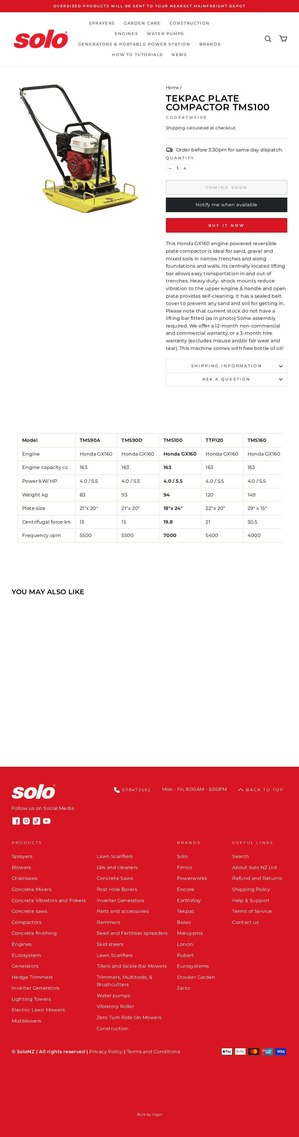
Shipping (175, 127)
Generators (25, 966)
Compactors (26, 922)
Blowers (21, 867)
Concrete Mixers (31, 889)
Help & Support (251, 900)
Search (240, 856)
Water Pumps (165, 33)
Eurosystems (193, 966)
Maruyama (190, 933)
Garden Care (142, 23)
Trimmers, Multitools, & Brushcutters (124, 981)
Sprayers (102, 23)
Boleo (184, 922)
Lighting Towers (31, 999)
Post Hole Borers (117, 889)
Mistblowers (26, 1021)
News (179, 54)
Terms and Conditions (153, 1051)
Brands (210, 44)
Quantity (180, 158)
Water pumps (113, 995)
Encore (185, 889)
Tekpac (185, 911)
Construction (190, 23)
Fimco (184, 867)
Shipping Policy (251, 889)
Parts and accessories (123, 911)
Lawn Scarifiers (115, 856)
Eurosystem (26, 955)
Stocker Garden (196, 977)
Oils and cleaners (117, 867)
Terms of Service (252, 911)
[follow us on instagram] (26, 821)
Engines (126, 33)
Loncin (185, 944)
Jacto (183, 988)
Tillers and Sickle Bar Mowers (132, 966)
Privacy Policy (106, 1051)
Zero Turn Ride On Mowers (129, 1017)
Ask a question (226, 379)
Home (172, 87)
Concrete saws (29, 911)
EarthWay (189, 900)
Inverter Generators (36, 988)
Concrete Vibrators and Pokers (49, 900)
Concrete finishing (34, 933)
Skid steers (110, 944)
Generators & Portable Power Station (134, 44)
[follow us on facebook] (16, 821)
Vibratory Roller (115, 1006)
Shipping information (226, 366)
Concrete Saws (115, 878)
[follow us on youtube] (46, 821)
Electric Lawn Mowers (38, 1010)
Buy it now (226, 225)
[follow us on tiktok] (36, 821)
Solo (182, 856)
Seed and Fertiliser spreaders (132, 933)
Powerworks (192, 878)
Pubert (185, 955)
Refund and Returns (257, 878)
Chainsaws (25, 878)
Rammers (109, 922)
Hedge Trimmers (32, 977)
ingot (157, 1114)
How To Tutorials (137, 54)
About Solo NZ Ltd (254, 867)
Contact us (245, 922)
